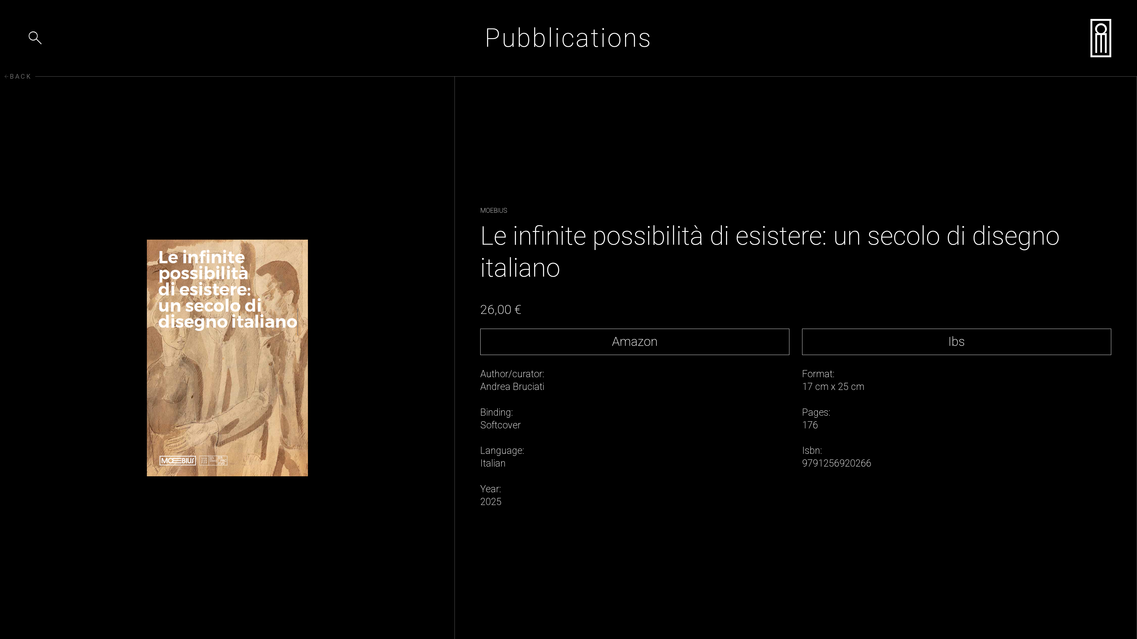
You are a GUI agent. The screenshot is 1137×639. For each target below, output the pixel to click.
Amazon (635, 341)
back (17, 77)
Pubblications (568, 38)
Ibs (956, 341)
